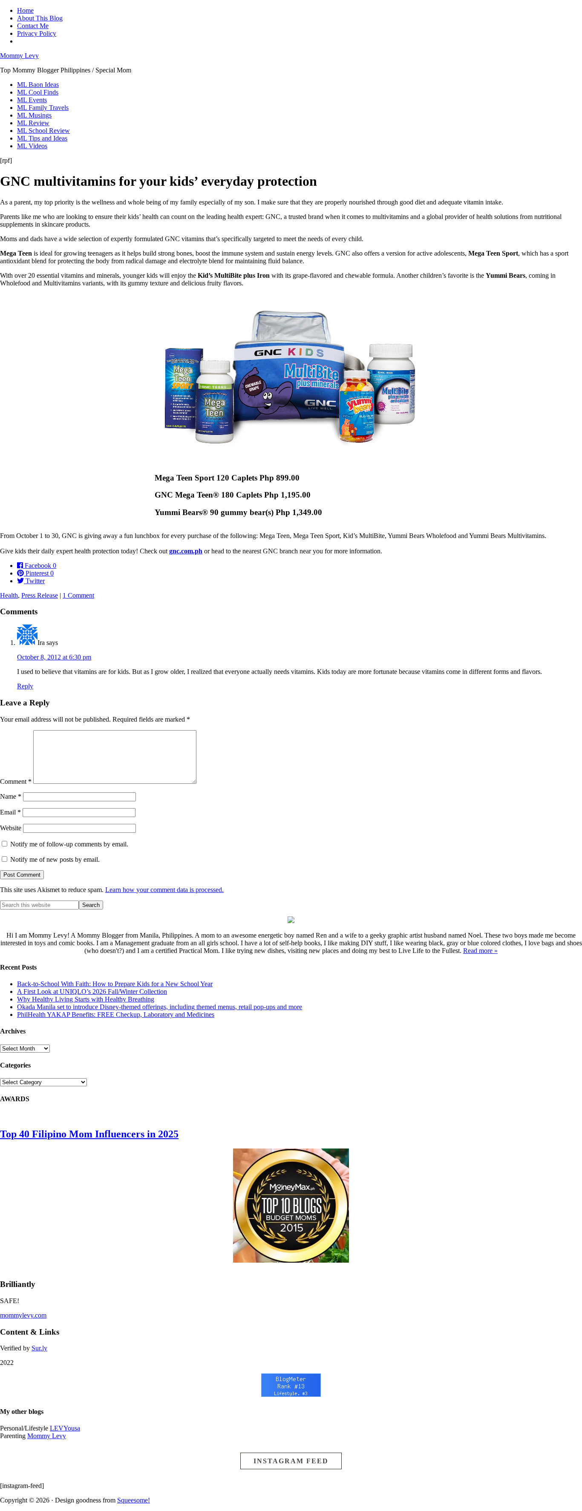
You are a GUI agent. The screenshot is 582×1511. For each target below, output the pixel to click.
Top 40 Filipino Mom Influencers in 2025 (89, 1134)
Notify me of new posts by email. (55, 859)
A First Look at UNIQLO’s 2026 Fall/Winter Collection (92, 991)
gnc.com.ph (185, 551)
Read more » (480, 950)
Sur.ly (39, 1348)
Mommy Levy (19, 55)
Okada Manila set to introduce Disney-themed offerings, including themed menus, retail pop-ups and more (159, 1006)
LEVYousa (65, 1428)
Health (9, 595)
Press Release (39, 595)
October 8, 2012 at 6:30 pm (54, 657)
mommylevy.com (23, 1315)
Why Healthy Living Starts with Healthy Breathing (85, 999)
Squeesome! (133, 1500)
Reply (25, 686)
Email (10, 812)
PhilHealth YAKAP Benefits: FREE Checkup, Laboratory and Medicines (115, 1014)
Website (10, 828)
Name (10, 796)
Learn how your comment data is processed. (164, 889)
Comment (16, 781)
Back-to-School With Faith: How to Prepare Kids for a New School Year (115, 983)
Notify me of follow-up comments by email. (69, 844)
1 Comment (78, 595)
